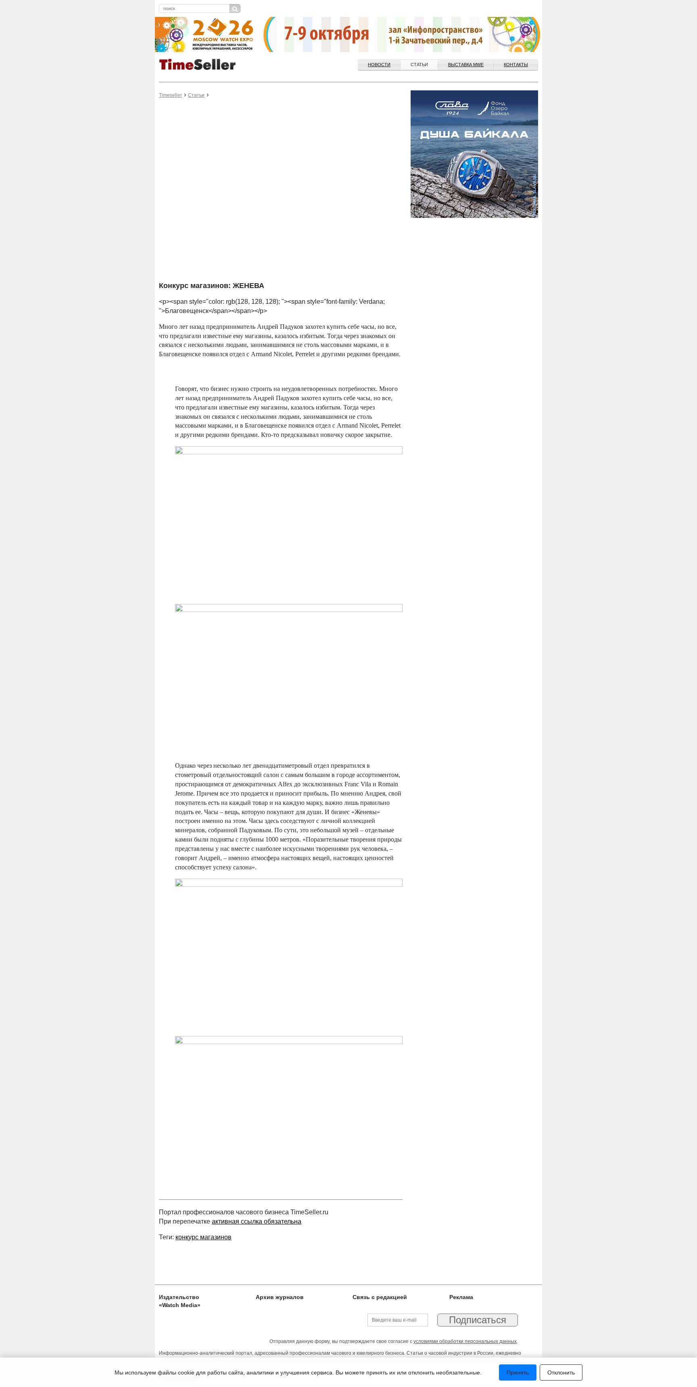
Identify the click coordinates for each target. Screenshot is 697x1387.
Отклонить (561, 1372)
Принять (518, 1372)
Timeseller (170, 95)
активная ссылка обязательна (256, 1221)
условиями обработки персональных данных (465, 1341)
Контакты (516, 64)
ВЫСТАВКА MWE (466, 64)
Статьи (419, 64)
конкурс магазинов (203, 1237)
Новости (379, 64)
